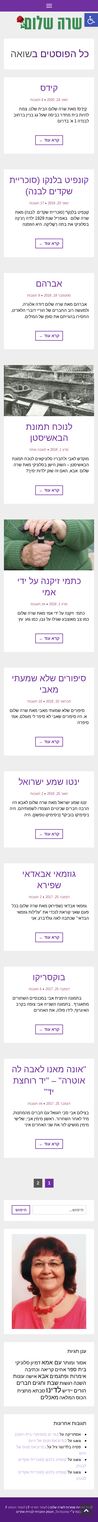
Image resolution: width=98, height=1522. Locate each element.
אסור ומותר (74, 1362)
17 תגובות (36, 203)
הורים (80, 1391)
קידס (49, 88)
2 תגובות (36, 794)
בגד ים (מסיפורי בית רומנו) (37, 1434)
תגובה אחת (38, 450)
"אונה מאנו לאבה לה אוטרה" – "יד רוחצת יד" (49, 1080)
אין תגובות (38, 604)
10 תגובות (34, 701)
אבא (43, 1376)
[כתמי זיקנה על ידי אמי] (49, 545)
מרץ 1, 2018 (59, 450)
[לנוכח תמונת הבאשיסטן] (49, 390)
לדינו (53, 1389)
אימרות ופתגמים (68, 1376)
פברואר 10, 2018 (58, 701)
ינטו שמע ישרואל (49, 782)
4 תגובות (36, 100)
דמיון (36, 1362)
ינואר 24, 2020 (57, 100)
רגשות (66, 1383)
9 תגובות (33, 295)
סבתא (38, 1391)
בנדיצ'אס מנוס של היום (47, 1440)
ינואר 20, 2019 (58, 203)
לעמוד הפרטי (39, 1507)
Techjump (62, 1512)
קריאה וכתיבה (39, 1369)
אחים (60, 1369)
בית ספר (76, 1369)
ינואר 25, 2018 (57, 794)
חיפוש (21, 1210)
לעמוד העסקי (16, 1507)
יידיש (67, 1391)
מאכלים (49, 1397)
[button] (91, 20)
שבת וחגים (45, 1383)
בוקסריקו (49, 977)
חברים (23, 1383)
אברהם (49, 283)
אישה (31, 1376)
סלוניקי (22, 1362)
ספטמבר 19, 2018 (57, 295)
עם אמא (52, 1362)
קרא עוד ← (49, 140)
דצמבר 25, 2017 (57, 897)
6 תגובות (35, 989)
